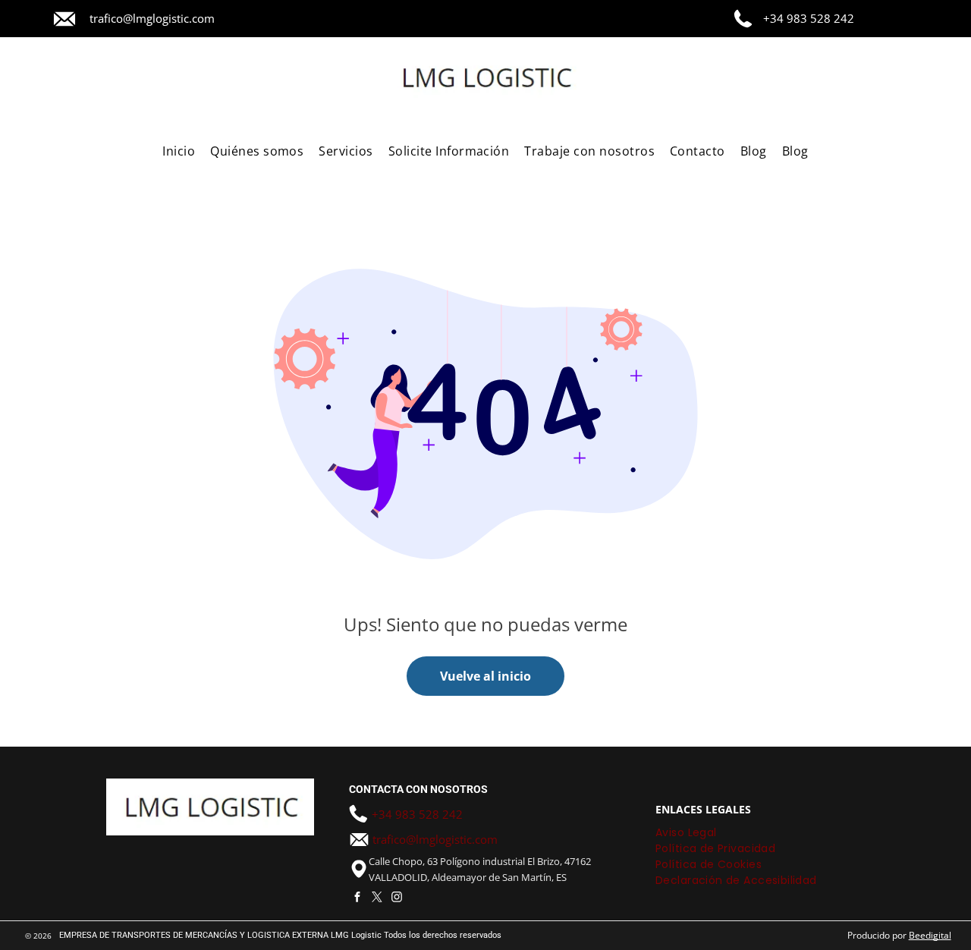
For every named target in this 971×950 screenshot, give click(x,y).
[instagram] (396, 898)
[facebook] (357, 898)
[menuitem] (179, 151)
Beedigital (930, 935)
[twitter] (377, 898)
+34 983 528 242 (808, 18)
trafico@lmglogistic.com (152, 18)
